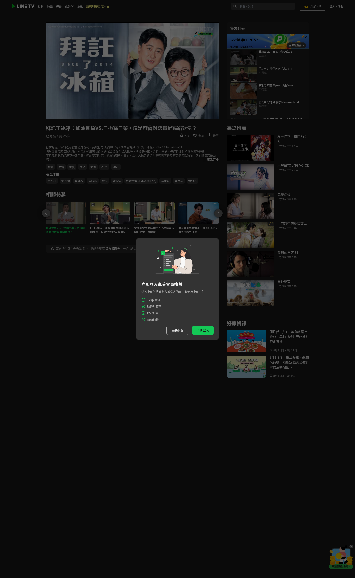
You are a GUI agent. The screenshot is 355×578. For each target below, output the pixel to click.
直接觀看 (177, 330)
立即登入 (203, 330)
